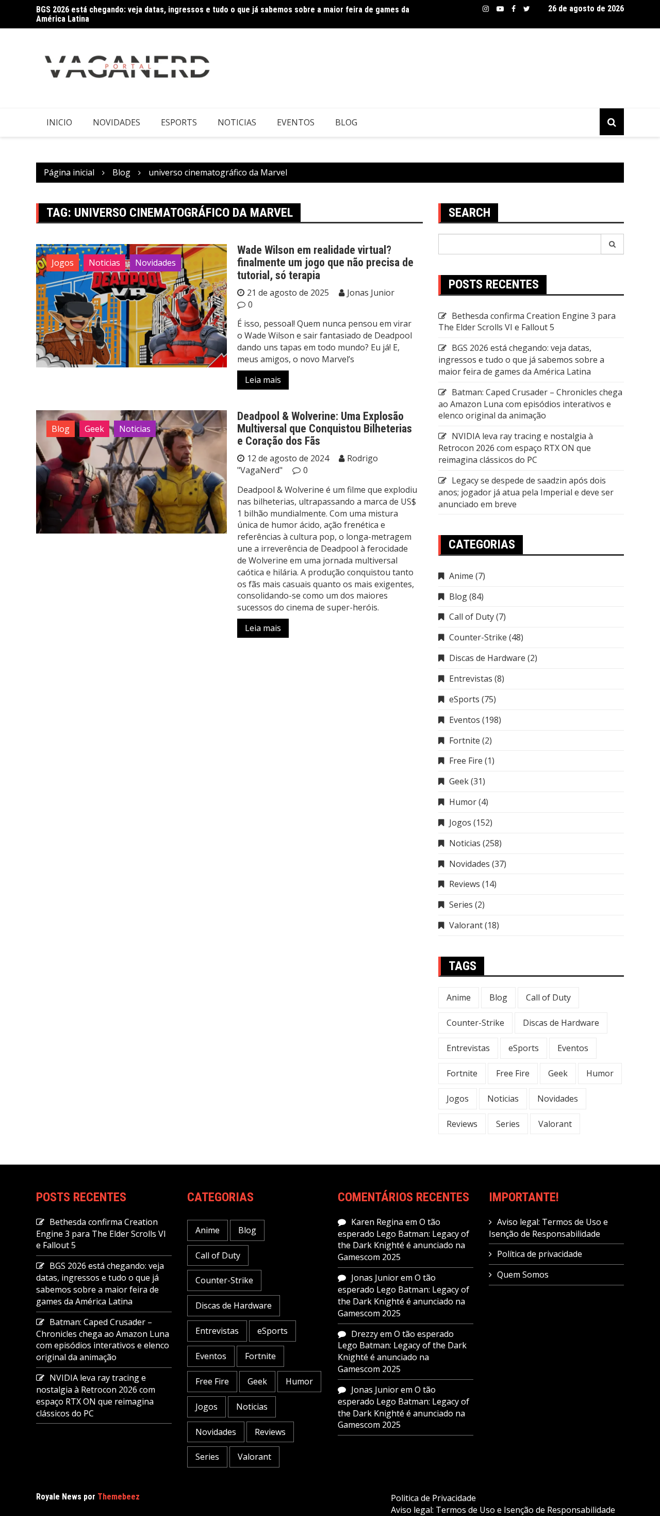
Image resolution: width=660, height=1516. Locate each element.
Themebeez (118, 1497)
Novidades (116, 122)
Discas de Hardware (487, 658)
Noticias (237, 122)
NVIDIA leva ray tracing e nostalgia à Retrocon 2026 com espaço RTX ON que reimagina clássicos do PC (515, 447)
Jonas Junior (370, 292)
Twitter (526, 9)
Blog (346, 122)
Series (461, 904)
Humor (462, 802)
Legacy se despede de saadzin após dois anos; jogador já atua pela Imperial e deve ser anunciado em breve (526, 492)
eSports (179, 122)
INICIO (59, 122)
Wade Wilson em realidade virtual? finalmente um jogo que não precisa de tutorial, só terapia (325, 262)
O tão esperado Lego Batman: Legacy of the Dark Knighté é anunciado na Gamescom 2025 (403, 1239)
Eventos (296, 122)
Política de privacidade (539, 1254)
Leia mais (263, 379)
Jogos (63, 262)
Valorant (466, 925)
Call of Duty (471, 616)
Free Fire (466, 760)
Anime (461, 576)
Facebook (514, 9)
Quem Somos (523, 1274)
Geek (94, 428)
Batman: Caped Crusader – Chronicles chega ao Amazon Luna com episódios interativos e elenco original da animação (530, 404)
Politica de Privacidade (433, 1498)
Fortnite (464, 740)
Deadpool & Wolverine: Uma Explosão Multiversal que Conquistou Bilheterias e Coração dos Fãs (324, 428)
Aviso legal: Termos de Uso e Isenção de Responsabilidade (548, 1227)
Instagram (486, 9)
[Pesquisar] (612, 244)
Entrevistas (470, 678)
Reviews (464, 884)
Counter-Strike (478, 637)
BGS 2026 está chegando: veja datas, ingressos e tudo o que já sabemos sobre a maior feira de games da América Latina (222, 14)
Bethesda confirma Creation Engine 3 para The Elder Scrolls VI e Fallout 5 (527, 321)
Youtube (500, 9)
